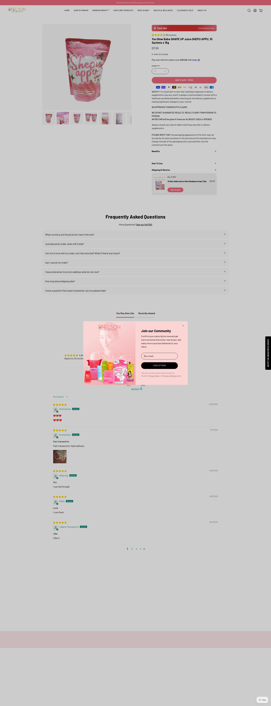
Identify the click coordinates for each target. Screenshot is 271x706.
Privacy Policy (154, 376)
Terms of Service (170, 376)
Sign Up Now (159, 365)
